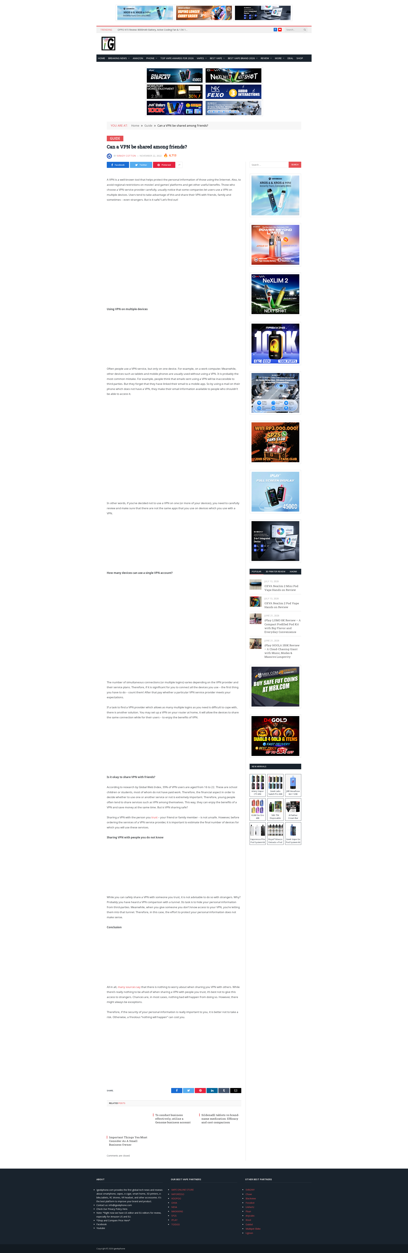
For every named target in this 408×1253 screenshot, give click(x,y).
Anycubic (250, 1215)
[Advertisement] (174, 229)
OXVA (174, 1202)
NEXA (174, 1207)
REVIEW (265, 58)
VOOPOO (176, 1198)
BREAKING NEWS (117, 58)
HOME (101, 58)
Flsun (248, 1211)
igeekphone (119, 1248)
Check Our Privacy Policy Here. (112, 1208)
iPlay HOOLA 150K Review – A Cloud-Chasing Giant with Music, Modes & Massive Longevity (282, 651)
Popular (256, 571)
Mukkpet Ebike (253, 1228)
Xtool (248, 1219)
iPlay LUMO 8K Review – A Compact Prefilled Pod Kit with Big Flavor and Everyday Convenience (282, 626)
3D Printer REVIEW (275, 571)
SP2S (174, 1215)
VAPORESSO (177, 1194)
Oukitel (249, 1224)
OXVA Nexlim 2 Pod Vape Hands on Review (281, 605)
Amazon (138, 58)
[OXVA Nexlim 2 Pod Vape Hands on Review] (256, 601)
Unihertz (250, 1207)
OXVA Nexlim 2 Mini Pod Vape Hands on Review (281, 588)
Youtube (100, 1228)
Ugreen (249, 1233)
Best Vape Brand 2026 (241, 58)
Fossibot (250, 1202)
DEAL (290, 58)
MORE (278, 58)
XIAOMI (293, 571)
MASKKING (177, 1211)
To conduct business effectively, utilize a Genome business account (173, 1118)
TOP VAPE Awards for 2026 (177, 58)
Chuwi (249, 1194)
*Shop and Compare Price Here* (113, 1220)
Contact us (102, 1205)
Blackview (251, 1198)
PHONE (150, 58)
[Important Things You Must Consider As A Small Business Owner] (128, 1122)
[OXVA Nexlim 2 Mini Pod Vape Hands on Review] (256, 584)
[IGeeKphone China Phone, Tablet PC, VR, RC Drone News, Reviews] (108, 43)
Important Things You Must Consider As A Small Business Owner (128, 1140)
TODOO (175, 1224)
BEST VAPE (216, 58)
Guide (115, 138)
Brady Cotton (126, 155)
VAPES (200, 58)
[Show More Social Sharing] (179, 165)
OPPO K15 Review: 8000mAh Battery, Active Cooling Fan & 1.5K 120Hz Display (153, 29)
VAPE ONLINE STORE (182, 1189)
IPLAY (174, 1219)
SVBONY (250, 1189)
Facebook (101, 1224)
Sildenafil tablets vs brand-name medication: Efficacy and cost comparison (220, 1118)
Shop (299, 58)
